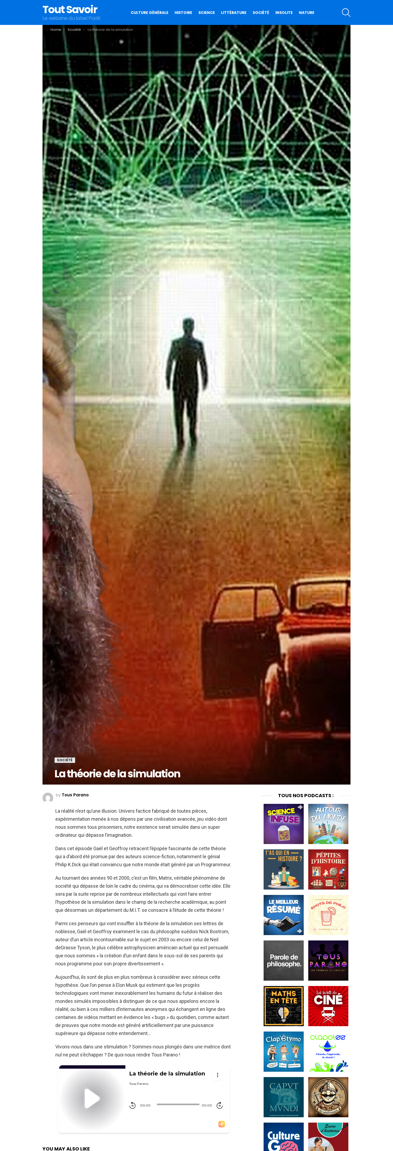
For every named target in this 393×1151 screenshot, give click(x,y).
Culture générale (149, 12)
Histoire (183, 12)
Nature (306, 12)
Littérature (233, 12)
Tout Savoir (70, 9)
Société (261, 12)
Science (206, 12)
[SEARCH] (346, 12)
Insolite (284, 12)
